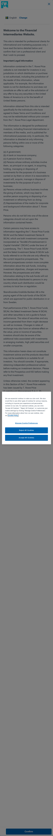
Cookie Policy (13, 415)
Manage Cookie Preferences (26, 423)
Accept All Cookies (26, 438)
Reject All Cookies (26, 430)
